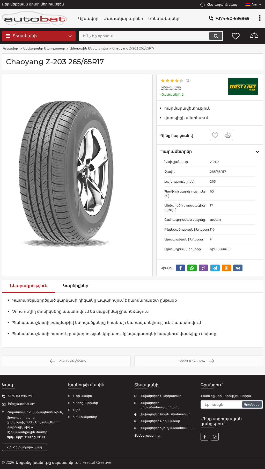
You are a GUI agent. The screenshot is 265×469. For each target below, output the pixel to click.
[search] (215, 36)
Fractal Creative (97, 462)
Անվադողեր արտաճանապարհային (159, 405)
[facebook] (204, 436)
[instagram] (215, 436)
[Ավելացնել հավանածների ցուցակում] (215, 135)
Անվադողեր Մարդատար (160, 396)
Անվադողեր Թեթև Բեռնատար (164, 414)
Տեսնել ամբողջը (147, 435)
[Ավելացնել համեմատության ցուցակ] (228, 135)
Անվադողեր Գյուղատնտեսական (167, 428)
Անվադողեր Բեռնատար (159, 421)
